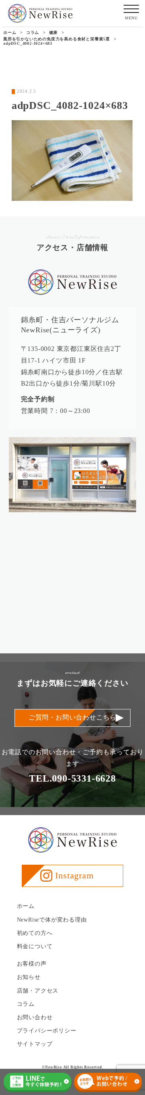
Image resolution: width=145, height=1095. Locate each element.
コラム (26, 1004)
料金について (35, 946)
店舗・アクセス (38, 991)
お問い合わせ (35, 1017)
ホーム (26, 906)
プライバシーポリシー (47, 1031)
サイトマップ (35, 1044)
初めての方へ (35, 933)
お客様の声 (32, 964)
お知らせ (29, 977)
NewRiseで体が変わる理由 (52, 920)
